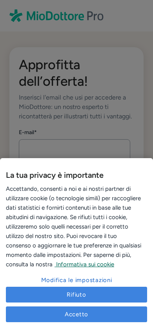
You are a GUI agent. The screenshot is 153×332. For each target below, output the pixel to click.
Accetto (76, 314)
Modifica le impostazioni (76, 280)
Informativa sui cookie (84, 264)
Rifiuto (76, 294)
